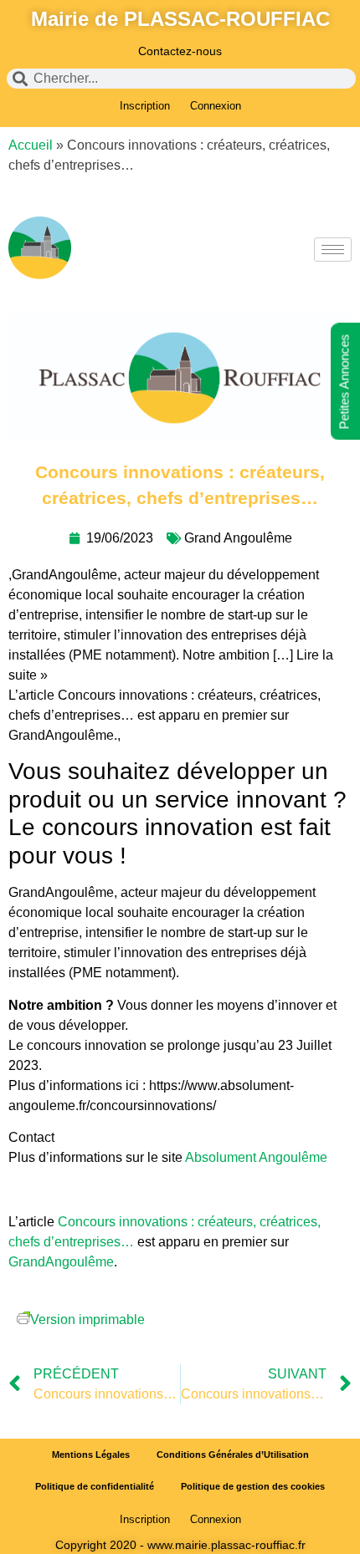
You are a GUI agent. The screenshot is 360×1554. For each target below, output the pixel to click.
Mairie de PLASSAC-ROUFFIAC (180, 19)
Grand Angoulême (238, 538)
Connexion (215, 105)
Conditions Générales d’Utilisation (233, 1455)
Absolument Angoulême (258, 1157)
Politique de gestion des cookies (253, 1486)
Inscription (145, 105)
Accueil (30, 145)
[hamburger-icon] (333, 249)
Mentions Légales (91, 1455)
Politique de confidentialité (94, 1486)
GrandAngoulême (61, 1262)
